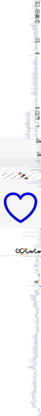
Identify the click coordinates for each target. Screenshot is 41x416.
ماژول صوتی (35, 65)
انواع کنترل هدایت (35, 130)
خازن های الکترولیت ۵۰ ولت (34, 93)
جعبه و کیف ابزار (35, 37)
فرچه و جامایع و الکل (35, 28)
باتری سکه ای (28, 125)
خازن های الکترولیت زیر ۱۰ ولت (31, 366)
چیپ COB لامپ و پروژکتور (33, 360)
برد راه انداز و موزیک (36, 323)
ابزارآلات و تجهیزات (36, 265)
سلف (36, 375)
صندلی (37, 326)
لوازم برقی (37, 120)
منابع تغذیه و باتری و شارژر (34, 391)
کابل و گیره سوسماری (34, 80)
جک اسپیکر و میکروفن (34, 72)
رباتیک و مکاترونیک (36, 266)
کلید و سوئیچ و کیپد (28, 118)
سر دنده (36, 133)
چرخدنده (36, 44)
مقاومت (29, 111)
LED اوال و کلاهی (35, 83)
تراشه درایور (28, 136)
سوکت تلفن (36, 349)
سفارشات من (36, 270)
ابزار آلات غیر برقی (36, 31)
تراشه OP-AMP (28, 135)
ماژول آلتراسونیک (35, 60)
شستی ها (29, 120)
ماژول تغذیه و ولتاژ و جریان (34, 61)
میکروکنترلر (28, 138)
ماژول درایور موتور (35, 63)
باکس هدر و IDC (35, 344)
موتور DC (36, 49)
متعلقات (37, 35)
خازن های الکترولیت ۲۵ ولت (32, 367)
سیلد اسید (34, 396)
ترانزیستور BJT (35, 88)
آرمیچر (37, 321)
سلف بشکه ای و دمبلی (34, 101)
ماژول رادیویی (35, 64)
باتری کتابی (28, 126)
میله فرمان (36, 136)
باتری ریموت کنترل (33, 393)
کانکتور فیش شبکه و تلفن (34, 77)
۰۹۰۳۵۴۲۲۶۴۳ (39, 147)
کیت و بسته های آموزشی (35, 264)
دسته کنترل (36, 45)
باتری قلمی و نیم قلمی (32, 394)
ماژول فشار (36, 340)
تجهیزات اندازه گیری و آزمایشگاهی (33, 24)
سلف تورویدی (34, 376)
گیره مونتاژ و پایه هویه (35, 29)
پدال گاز (36, 131)
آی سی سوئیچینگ (33, 402)
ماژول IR (36, 334)
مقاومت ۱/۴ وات (28, 114)
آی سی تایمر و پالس (27, 133)
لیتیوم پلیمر (28, 128)
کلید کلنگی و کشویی (34, 390)
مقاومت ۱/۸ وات (28, 115)
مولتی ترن (28, 116)
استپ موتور (36, 48)
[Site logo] (38, 144)
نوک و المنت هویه (34, 300)
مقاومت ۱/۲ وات (34, 382)
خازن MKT (36, 90)
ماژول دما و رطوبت (35, 338)
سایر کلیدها (35, 388)
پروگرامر (29, 137)
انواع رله (37, 331)
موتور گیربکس (35, 50)
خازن (36, 364)
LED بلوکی (35, 358)
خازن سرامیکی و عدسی (33, 369)
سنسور (36, 57)
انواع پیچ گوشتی (35, 33)
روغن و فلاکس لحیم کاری (33, 297)
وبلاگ (37, 271)
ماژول (36, 59)
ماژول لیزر (36, 341)
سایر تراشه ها (33, 405)
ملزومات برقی (36, 320)
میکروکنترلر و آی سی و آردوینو (26, 131)
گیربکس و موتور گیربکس (34, 134)
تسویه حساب (37, 260)
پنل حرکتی (37, 324)
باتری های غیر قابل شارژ (27, 124)
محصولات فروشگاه (36, 183)
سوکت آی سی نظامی (35, 74)
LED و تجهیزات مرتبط (34, 357)
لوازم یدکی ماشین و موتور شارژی (34, 128)
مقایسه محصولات (36, 261)
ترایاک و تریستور (35, 89)
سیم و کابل (37, 353)
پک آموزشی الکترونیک (35, 7)
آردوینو (35, 400)
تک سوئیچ (35, 387)
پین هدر (36, 70)
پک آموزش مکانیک (35, 8)
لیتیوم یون (33, 397)
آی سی (35, 401)
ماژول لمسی (35, 66)
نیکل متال (29, 130)
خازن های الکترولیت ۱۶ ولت (34, 92)
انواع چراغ (36, 129)
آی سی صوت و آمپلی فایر (27, 134)
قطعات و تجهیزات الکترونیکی (30, 183)
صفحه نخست (37, 258)
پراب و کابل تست (35, 34)
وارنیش (36, 355)
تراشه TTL (33, 404)
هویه (36, 30)
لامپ (36, 121)
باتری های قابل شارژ (27, 127)
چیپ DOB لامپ (35, 86)
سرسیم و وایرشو (35, 347)
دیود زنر (39, 183)
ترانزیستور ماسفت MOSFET (33, 363)
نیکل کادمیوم (33, 398)
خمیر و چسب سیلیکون (34, 26)
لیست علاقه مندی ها (36, 269)
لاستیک (37, 327)
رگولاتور (36, 100)
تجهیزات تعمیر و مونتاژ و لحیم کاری (33, 25)
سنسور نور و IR (35, 58)
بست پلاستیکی (35, 36)
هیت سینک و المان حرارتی (34, 407)
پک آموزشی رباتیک (36, 291)
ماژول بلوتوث (35, 335)
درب (36, 132)
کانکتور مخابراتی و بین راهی (34, 78)
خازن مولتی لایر (35, 95)
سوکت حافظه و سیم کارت (34, 75)
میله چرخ (36, 135)
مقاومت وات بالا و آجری (33, 384)
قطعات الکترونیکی (36, 356)
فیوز (36, 103)
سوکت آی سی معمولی (34, 73)
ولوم (35, 385)
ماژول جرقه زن (35, 62)
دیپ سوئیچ (28, 119)
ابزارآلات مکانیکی (35, 303)
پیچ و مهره (36, 43)
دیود (40, 183)
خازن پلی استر (35, 94)
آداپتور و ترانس (28, 123)
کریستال (37, 330)
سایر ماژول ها (35, 68)
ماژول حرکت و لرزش (34, 337)
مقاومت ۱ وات (28, 113)
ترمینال (36, 346)
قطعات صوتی (28, 117)
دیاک (36, 97)
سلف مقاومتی (35, 102)
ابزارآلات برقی (36, 294)
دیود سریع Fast (35, 98)
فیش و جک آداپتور (35, 350)
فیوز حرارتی (36, 104)
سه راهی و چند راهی (36, 318)
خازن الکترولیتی (35, 91)
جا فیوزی (35, 378)
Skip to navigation (35, 0)
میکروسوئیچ (28, 122)
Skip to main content (39, 0)
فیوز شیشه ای (34, 379)
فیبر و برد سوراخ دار (35, 81)
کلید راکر (29, 121)
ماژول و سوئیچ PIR (35, 67)
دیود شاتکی (35, 373)
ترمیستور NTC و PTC (33, 381)
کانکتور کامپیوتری (35, 352)
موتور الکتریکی (35, 47)
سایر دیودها (36, 99)
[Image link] (28, 254)
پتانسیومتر (28, 112)
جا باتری (35, 399)
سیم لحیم (36, 27)
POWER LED (34, 359)
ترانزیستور (36, 87)
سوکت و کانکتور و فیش (35, 343)
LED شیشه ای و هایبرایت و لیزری (33, 84)
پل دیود (36, 96)
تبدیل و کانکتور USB (35, 71)
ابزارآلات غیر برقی (36, 301)
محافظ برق (36, 122)
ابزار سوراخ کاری (35, 32)
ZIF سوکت (36, 69)
